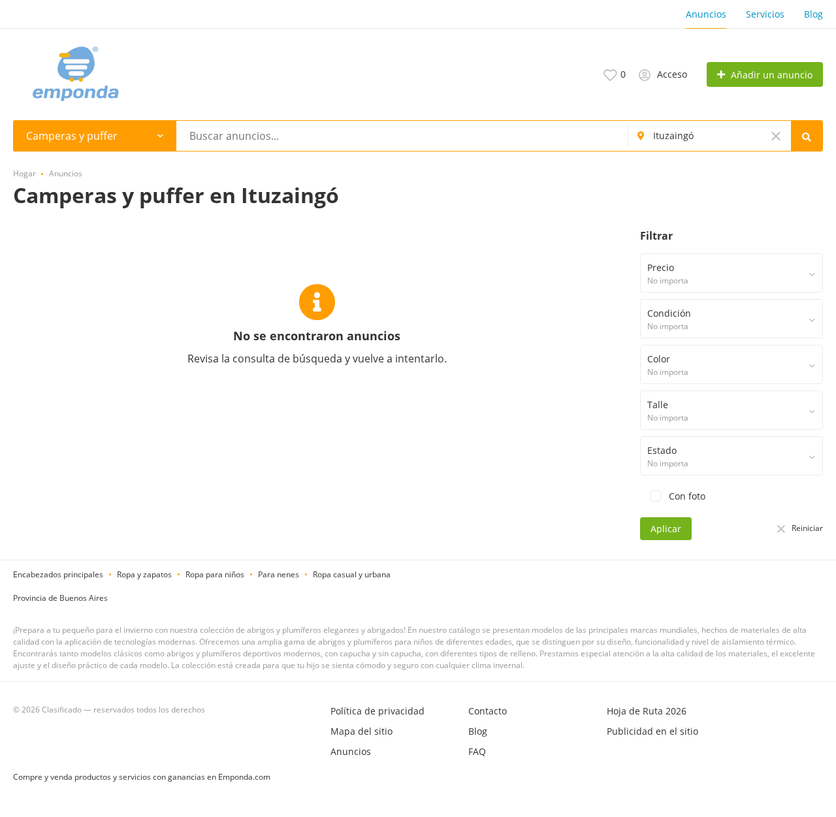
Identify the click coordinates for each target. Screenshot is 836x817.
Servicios (765, 14)
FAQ (477, 751)
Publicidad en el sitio (652, 731)
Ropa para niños (214, 574)
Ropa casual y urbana (352, 574)
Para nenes (278, 574)
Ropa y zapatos (144, 574)
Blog (813, 14)
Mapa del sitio (361, 731)
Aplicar (666, 528)
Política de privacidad (377, 711)
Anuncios (706, 14)
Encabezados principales (58, 574)
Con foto (685, 496)
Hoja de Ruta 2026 (646, 711)
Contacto (487, 711)
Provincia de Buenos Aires (60, 597)
